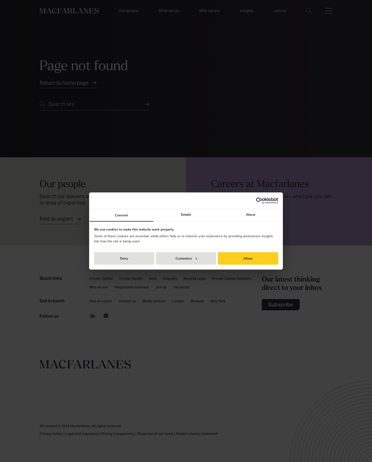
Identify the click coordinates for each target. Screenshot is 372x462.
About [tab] (250, 214)
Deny (124, 258)
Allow (247, 258)
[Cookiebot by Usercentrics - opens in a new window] (259, 200)
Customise (183, 258)
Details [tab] (186, 214)
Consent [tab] (121, 215)
